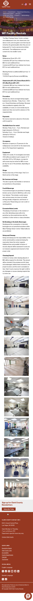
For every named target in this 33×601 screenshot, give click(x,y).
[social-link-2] (6, 572)
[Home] (6, 7)
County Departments (7, 555)
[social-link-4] (12, 572)
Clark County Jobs (7, 550)
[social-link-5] (15, 572)
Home (4, 12)
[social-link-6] (18, 572)
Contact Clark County (8, 537)
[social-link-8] (6, 580)
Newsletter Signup (7, 548)
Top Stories (5, 559)
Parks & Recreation (8, 13)
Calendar (4, 557)
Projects (17, 15)
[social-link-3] (9, 572)
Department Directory (23, 12)
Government (11, 12)
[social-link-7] (3, 580)
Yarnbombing (25, 15)
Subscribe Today (9, 509)
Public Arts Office (8, 15)
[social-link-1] (3, 572)
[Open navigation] (30, 4)
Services (18, 13)
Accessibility (5, 553)
